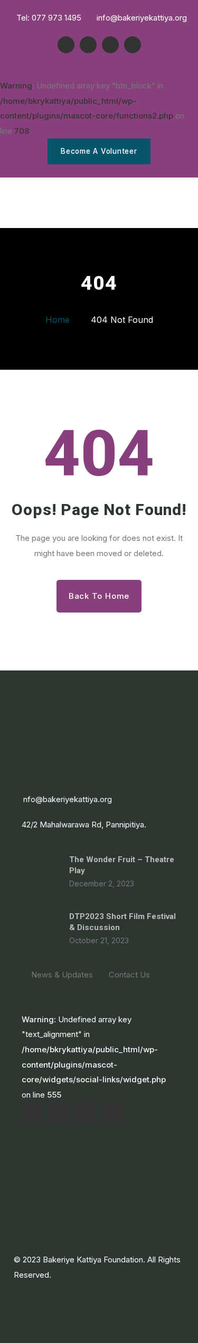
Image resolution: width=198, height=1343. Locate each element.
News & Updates (62, 975)
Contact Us (129, 975)
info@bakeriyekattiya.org (141, 18)
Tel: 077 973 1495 (47, 18)
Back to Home (99, 596)
